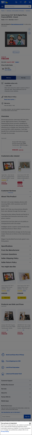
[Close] (30, 423)
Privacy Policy (5, 431)
